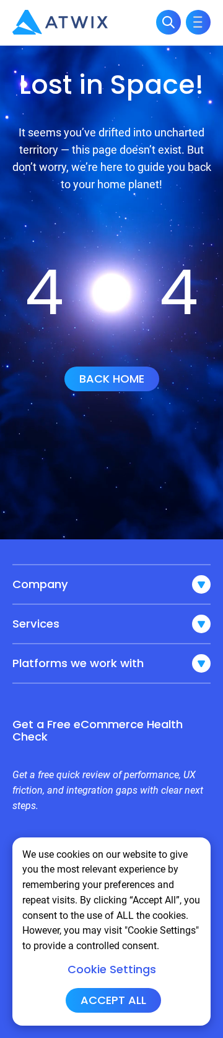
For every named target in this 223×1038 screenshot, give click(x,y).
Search (168, 22)
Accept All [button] (113, 1000)
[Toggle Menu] (198, 22)
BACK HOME (111, 378)
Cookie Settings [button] (112, 969)
